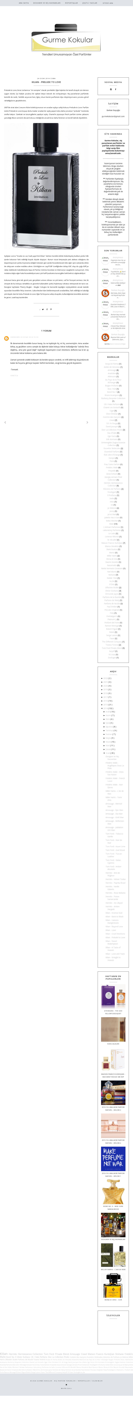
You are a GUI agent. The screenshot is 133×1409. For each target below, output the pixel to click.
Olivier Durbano (111, 591)
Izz (112, 504)
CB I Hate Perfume (112, 404)
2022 (105, 678)
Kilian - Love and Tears (115, 954)
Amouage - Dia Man (114, 813)
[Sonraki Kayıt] (5, 422)
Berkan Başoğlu (118, 290)
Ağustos (109, 726)
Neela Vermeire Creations (112, 568)
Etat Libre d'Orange (112, 454)
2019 (105, 689)
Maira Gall (66, 1388)
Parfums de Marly (111, 600)
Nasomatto (112, 565)
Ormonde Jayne (111, 594)
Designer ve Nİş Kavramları (47, 3)
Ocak (108, 753)
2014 (105, 708)
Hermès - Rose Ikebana (115, 893)
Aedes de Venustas (112, 367)
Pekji (112, 613)
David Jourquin (112, 426)
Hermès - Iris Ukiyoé (114, 903)
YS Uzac (112, 654)
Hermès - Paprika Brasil (115, 883)
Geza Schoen (111, 474)
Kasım (108, 715)
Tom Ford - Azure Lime (115, 846)
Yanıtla (14, 376)
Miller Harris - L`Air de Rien (113, 1269)
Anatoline (112, 373)
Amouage (112, 370)
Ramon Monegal (112, 625)
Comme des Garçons (112, 417)
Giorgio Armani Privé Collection (78, 1365)
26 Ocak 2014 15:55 (29, 337)
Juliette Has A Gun (111, 517)
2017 (105, 697)
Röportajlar (71, 3)
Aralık (108, 711)
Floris (112, 461)
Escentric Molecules (112, 448)
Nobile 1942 (112, 578)
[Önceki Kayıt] (88, 422)
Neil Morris (112, 571)
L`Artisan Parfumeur (112, 527)
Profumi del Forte (112, 622)
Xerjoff (112, 651)
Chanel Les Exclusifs (112, 407)
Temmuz (110, 730)
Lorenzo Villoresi (112, 536)
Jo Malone (112, 508)
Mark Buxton (112, 549)
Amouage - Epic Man (114, 810)
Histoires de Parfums (112, 489)
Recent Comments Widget (117, 344)
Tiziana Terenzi (112, 645)
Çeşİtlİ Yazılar (89, 3)
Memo (112, 552)
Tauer (111, 638)
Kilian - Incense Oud (114, 913)
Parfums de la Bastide (112, 597)
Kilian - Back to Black (114, 916)
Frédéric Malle (112, 467)
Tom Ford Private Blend (112, 648)
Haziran (109, 734)
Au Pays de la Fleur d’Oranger (97, 1360)
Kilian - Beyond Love (114, 926)
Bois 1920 (112, 389)
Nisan (108, 741)
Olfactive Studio (112, 587)
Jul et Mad (112, 514)
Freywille (112, 470)
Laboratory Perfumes (112, 530)
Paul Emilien (112, 606)
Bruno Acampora (112, 395)
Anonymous (118, 257)
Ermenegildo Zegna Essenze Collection (119, 1362)
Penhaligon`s (112, 616)
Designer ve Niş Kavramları (113, 1239)
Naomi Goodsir (111, 562)
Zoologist (112, 657)
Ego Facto (112, 436)
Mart (108, 745)
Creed (111, 420)
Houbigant (112, 492)
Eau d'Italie (112, 433)
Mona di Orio (111, 559)
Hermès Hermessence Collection (26, 1353)
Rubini (111, 632)
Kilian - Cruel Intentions (115, 934)
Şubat (108, 749)
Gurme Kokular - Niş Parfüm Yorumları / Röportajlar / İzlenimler (70, 1381)
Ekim (108, 719)
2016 (105, 701)
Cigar (112, 410)
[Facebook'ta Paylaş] (47, 309)
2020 (105, 685)
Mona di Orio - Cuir (113, 1300)
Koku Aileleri (113, 1044)
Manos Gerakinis (112, 546)
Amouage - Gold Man (115, 817)
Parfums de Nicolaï (112, 603)
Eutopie (112, 458)
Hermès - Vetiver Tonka (115, 879)
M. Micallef (112, 540)
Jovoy (112, 511)
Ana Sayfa (24, 3)
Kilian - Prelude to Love (115, 937)
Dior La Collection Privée (112, 430)
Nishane (111, 575)
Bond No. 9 (112, 392)
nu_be (111, 581)
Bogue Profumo (112, 385)
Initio (112, 501)
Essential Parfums (111, 451)
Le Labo (111, 533)
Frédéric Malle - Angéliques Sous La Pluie (115, 765)
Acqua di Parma (112, 364)
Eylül (108, 723)
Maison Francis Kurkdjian (111, 543)
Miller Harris (112, 555)
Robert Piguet (112, 629)
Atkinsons (112, 376)
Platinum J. (112, 619)
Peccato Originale (112, 610)
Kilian (111, 524)
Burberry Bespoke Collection (113, 398)
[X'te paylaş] (43, 309)
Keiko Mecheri (112, 520)
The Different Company (112, 641)
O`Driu (112, 584)
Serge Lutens (111, 635)
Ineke (112, 498)
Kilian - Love (111, 930)
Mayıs (108, 738)
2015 (105, 704)
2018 (105, 693)
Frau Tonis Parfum (112, 464)
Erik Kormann (112, 439)
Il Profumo (111, 495)
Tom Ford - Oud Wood (115, 850)
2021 (105, 682)
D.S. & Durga (112, 423)
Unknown (15, 337)
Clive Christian (112, 414)
